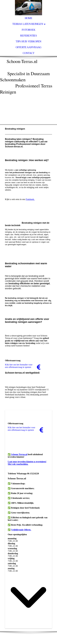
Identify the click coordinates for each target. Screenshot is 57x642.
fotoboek (28, 29)
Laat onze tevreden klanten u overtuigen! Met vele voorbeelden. (27, 462)
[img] (28, 7)
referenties (28, 35)
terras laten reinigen (27, 23)
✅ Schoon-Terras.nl (17, 454)
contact (28, 53)
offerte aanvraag (29, 47)
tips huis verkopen (28, 41)
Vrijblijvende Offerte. (21, 530)
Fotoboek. (30, 199)
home (28, 18)
